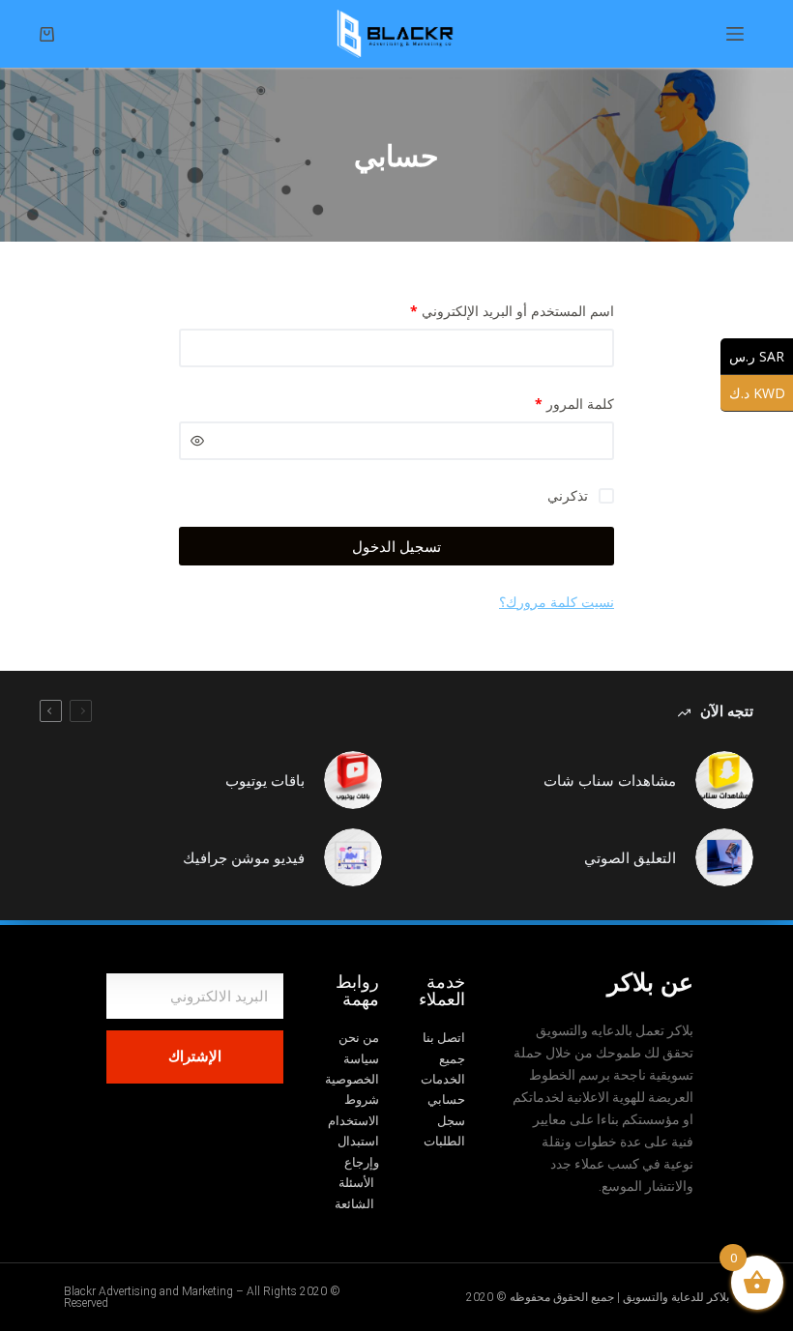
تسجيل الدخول (396, 546)
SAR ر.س (752, 355)
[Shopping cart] (47, 34)
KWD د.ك (752, 392)
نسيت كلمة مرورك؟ (556, 602)
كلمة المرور (574, 403)
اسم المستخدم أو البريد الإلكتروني (512, 311)
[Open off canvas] (735, 34)
